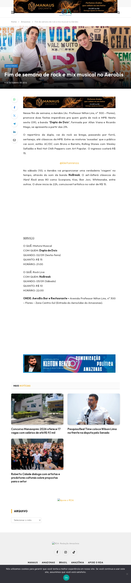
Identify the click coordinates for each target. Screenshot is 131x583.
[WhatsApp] (14, 99)
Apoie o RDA (95, 562)
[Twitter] (14, 115)
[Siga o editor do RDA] (69, 364)
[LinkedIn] (14, 132)
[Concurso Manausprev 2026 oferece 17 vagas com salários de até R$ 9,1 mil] (37, 409)
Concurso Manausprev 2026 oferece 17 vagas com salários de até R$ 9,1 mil (36, 430)
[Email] (14, 140)
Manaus (33, 562)
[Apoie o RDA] (65, 500)
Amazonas (11, 66)
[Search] (118, 12)
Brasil (63, 562)
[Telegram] (14, 124)
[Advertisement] (73, 212)
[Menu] (13, 12)
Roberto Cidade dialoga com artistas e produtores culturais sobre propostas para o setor (35, 477)
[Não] (127, 574)
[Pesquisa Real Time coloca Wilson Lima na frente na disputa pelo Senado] (94, 409)
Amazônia (77, 562)
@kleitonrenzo (69, 163)
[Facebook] (14, 107)
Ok (66, 577)
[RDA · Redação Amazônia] (65, 12)
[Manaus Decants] (65, 7)
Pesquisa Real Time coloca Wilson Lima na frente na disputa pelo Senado (92, 430)
